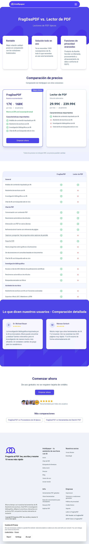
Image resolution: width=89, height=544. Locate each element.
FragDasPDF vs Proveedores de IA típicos (24, 420)
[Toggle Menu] (75, 4)
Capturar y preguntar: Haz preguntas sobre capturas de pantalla (26, 235)
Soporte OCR (9, 241)
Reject (9, 537)
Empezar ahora (23, 140)
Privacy (17, 532)
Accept (28, 537)
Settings (18, 537)
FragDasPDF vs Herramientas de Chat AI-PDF (63, 420)
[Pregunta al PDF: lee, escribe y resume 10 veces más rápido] (18, 4)
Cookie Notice (9, 532)
